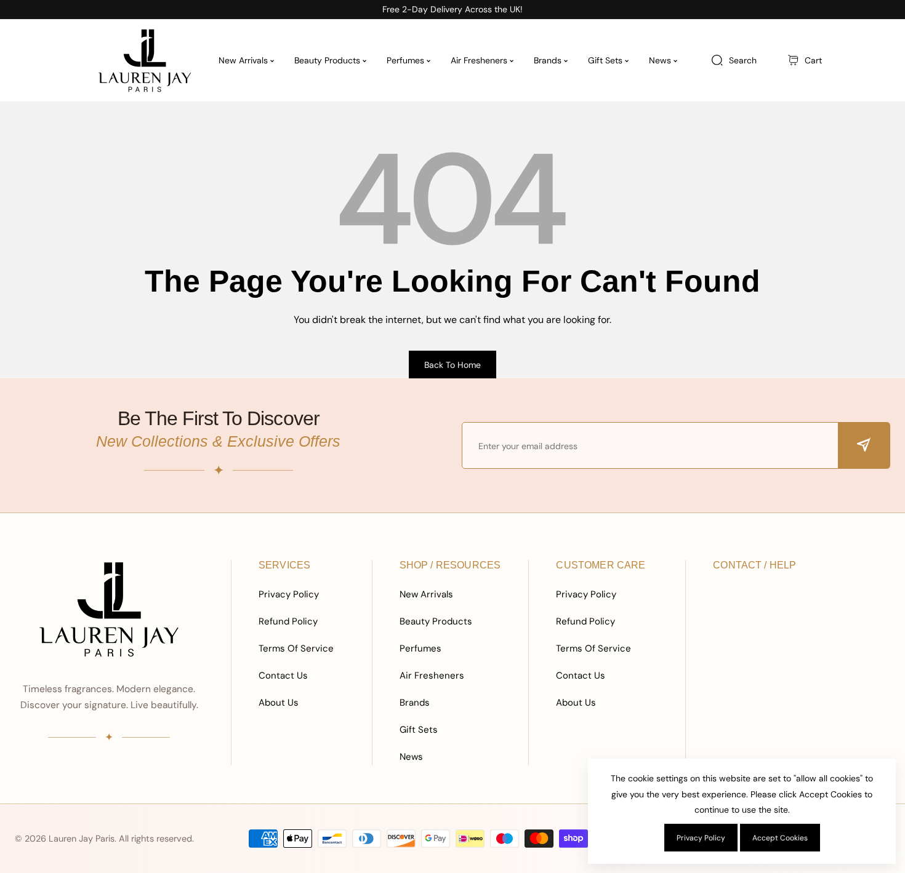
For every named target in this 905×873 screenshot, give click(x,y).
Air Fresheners (432, 675)
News (411, 757)
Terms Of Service (296, 648)
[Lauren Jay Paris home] (109, 609)
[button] (804, 60)
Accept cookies (780, 838)
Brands (415, 702)
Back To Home (452, 364)
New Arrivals (426, 594)
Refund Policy (288, 621)
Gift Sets (419, 730)
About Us (279, 702)
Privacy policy (701, 838)
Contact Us (283, 675)
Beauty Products (436, 621)
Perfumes (420, 648)
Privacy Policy (289, 594)
